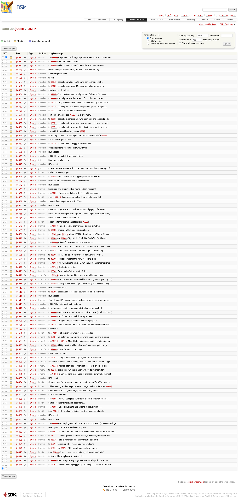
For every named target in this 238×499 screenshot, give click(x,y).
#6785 (54, 316)
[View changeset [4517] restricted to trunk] (24, 287)
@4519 (19, 279)
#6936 (64, 341)
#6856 (55, 407)
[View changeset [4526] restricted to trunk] (24, 250)
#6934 (109, 386)
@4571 (19, 65)
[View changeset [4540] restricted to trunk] (24, 193)
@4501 (19, 353)
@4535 (19, 213)
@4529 (19, 238)
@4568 (19, 78)
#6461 (54, 349)
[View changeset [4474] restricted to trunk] (24, 464)
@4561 (19, 106)
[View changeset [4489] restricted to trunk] (24, 403)
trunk (32, 28)
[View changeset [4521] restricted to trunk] (24, 271)
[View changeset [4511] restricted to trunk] (24, 312)
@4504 (19, 341)
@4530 (19, 234)
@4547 (19, 164)
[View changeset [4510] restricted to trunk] (24, 316)
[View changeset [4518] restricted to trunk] (24, 283)
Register (209, 15)
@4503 (19, 345)
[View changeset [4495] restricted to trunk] (24, 378)
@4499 (19, 361)
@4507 (19, 328)
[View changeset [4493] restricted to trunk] (24, 386)
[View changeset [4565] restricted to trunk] (24, 90)
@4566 (19, 86)
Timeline (102, 20)
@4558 (19, 119)
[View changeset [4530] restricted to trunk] (24, 234)
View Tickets (157, 20)
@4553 (19, 139)
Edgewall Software (33, 496)
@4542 (19, 185)
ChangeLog (129, 489)
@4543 (19, 180)
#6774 (55, 341)
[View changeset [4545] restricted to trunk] (24, 172)
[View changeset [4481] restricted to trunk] (24, 435)
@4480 (19, 440)
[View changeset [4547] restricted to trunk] (24, 164)
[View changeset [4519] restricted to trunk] (24, 279)
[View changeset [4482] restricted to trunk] (24, 431)
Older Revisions (226, 24)
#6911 (54, 436)
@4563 (19, 98)
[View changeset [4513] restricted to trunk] (24, 304)
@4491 (19, 394)
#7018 (54, 102)
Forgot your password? (226, 15)
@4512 (19, 308)
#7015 (54, 107)
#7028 (55, 57)
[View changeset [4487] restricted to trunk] (24, 411)
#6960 (65, 234)
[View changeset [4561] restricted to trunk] (24, 106)
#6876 (54, 440)
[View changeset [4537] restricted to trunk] (24, 205)
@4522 (19, 267)
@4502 (19, 349)
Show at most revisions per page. (199, 39)
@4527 (19, 246)
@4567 (19, 82)
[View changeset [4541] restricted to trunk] (24, 189)
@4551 (19, 148)
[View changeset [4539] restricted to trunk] (24, 197)
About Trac (198, 15)
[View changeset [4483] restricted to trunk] (24, 427)
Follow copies (156, 41)
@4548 (19, 160)
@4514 (19, 300)
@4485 (19, 419)
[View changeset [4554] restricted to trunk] (24, 135)
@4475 (19, 460)
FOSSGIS (170, 493)
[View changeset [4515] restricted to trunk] (24, 296)
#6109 (54, 238)
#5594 (54, 444)
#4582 (55, 374)
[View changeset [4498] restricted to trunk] (24, 366)
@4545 (19, 172)
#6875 (54, 82)
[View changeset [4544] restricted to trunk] (24, 176)
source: (8, 28)
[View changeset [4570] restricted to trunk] (24, 69)
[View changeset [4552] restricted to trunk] (24, 143)
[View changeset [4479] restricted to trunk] (24, 444)
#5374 (54, 448)
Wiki (89, 20)
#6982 (54, 230)
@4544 (19, 176)
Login (161, 15)
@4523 (19, 263)
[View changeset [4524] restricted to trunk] (24, 259)
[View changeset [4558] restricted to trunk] (24, 119)
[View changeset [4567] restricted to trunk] (24, 82)
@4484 (19, 423)
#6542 (54, 370)
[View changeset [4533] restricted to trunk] (24, 222)
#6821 (55, 193)
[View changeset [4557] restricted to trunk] (24, 123)
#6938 (54, 325)
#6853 (58, 197)
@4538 (19, 201)
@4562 (19, 102)
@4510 (19, 316)
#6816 (56, 333)
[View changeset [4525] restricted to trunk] (24, 255)
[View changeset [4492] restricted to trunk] (24, 390)
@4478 (19, 448)
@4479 (19, 444)
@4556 (19, 127)
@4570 (19, 69)
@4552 (19, 143)
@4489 (19, 403)
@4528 (19, 242)
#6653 (85, 222)
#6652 (54, 86)
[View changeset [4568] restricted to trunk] (24, 78)
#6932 (54, 176)
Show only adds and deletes (162, 43)
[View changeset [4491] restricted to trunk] (24, 394)
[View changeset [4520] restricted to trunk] (24, 275)
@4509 (19, 320)
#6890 (54, 321)
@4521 (19, 271)
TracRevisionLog (196, 482)
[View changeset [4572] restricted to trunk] (24, 61)
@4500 (19, 357)
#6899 (54, 255)
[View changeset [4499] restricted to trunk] (24, 361)
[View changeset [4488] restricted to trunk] (24, 407)
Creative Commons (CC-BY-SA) (173, 496)
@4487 (19, 411)
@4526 (19, 250)
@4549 (19, 156)
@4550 (19, 152)
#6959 (54, 292)
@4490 (19, 399)
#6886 (55, 399)
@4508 (19, 324)
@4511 (19, 312)
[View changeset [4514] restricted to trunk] (24, 300)
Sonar (217, 20)
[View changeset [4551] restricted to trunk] (24, 148)
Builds (205, 20)
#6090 (54, 259)
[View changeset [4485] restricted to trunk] (24, 419)
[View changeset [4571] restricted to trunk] (24, 65)
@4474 (19, 464)
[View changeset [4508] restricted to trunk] (24, 324)
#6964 (55, 275)
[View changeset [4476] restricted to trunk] (24, 456)
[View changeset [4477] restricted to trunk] (24, 452)
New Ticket (174, 20)
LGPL (227, 496)
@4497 (19, 370)
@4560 (19, 110)
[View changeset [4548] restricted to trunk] (24, 160)
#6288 (64, 238)
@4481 (19, 435)
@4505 (19, 337)
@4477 (19, 452)
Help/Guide (186, 15)
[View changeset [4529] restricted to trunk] (24, 238)
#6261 (55, 242)
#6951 (54, 123)
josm (19, 28)
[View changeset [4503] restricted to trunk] (24, 345)
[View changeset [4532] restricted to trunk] (24, 226)
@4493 (19, 386)
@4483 (19, 427)
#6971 (54, 127)
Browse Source (137, 20)
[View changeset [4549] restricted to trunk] (24, 156)
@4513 (19, 304)
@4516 (19, 292)
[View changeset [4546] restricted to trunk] (24, 168)
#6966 (54, 119)
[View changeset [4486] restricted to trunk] (24, 415)
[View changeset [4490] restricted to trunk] (24, 399)
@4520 (19, 275)
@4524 (19, 259)
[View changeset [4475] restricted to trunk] (24, 460)
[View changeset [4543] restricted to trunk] (24, 180)
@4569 (19, 73)
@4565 (19, 90)
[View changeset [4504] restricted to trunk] (24, 341)
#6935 (54, 345)
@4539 (19, 197)
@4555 (19, 131)
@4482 (19, 431)
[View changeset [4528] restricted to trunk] (24, 242)
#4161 (54, 61)
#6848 (56, 411)
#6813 (56, 452)
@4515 (19, 296)
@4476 (19, 456)
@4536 (19, 209)
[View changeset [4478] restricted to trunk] (24, 448)
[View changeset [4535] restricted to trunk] (24, 213)
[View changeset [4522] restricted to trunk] (24, 267)
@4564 (19, 94)
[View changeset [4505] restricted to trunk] (24, 337)
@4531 (19, 230)
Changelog (118, 20)
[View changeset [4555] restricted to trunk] (24, 131)
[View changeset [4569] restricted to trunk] (24, 73)
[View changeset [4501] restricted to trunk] (24, 353)
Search (230, 20)
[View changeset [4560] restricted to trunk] (24, 110)
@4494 (19, 382)
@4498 (19, 366)
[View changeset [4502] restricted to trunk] (24, 349)
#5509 (72, 115)
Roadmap (191, 20)
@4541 (19, 189)
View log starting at (188, 35)
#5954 (54, 337)
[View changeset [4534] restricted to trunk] (24, 217)
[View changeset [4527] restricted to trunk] (24, 246)
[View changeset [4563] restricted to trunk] (24, 98)
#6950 (54, 246)
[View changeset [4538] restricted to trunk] (24, 201)
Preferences (172, 15)
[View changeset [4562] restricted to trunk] (24, 102)
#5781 (55, 251)
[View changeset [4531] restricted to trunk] (24, 230)
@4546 (19, 168)
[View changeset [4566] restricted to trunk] (24, 86)
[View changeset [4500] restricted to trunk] (24, 357)
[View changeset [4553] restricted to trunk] (24, 139)
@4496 (19, 374)
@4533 (19, 222)
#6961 (54, 279)
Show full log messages (192, 43)
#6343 (54, 65)
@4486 (19, 415)
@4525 (19, 255)
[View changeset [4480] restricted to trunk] (24, 440)
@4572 (19, 61)
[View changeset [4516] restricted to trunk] (24, 292)
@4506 (19, 333)
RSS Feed (111, 489)
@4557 (19, 123)
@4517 (19, 287)
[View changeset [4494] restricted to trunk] (24, 382)
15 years (32, 57)
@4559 (19, 115)
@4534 (19, 217)
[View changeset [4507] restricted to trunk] (24, 328)
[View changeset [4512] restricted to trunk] (24, 308)
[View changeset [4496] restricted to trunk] (24, 374)
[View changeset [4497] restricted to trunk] (24, 370)
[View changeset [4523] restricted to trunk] (24, 263)
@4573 (19, 57)
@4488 (19, 407)
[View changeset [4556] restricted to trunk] (24, 127)
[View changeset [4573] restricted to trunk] (24, 57)
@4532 (19, 226)
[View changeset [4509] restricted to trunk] (24, 320)
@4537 (19, 205)
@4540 (19, 193)
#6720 (54, 144)
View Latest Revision (207, 24)
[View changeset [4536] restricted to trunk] (24, 209)
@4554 (19, 135)
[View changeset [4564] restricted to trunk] (24, 94)
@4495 (19, 378)
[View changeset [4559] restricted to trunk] (24, 115)
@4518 (19, 283)
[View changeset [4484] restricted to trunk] (24, 423)
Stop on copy (155, 38)
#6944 (54, 312)
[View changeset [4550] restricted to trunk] (24, 152)
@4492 (19, 390)
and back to (215, 35)
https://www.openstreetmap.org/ (222, 493)
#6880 (54, 98)
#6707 (54, 460)
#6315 (64, 448)
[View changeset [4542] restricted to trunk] (24, 185)
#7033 (54, 111)
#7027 (54, 94)
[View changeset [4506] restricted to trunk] (24, 333)
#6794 (54, 464)
